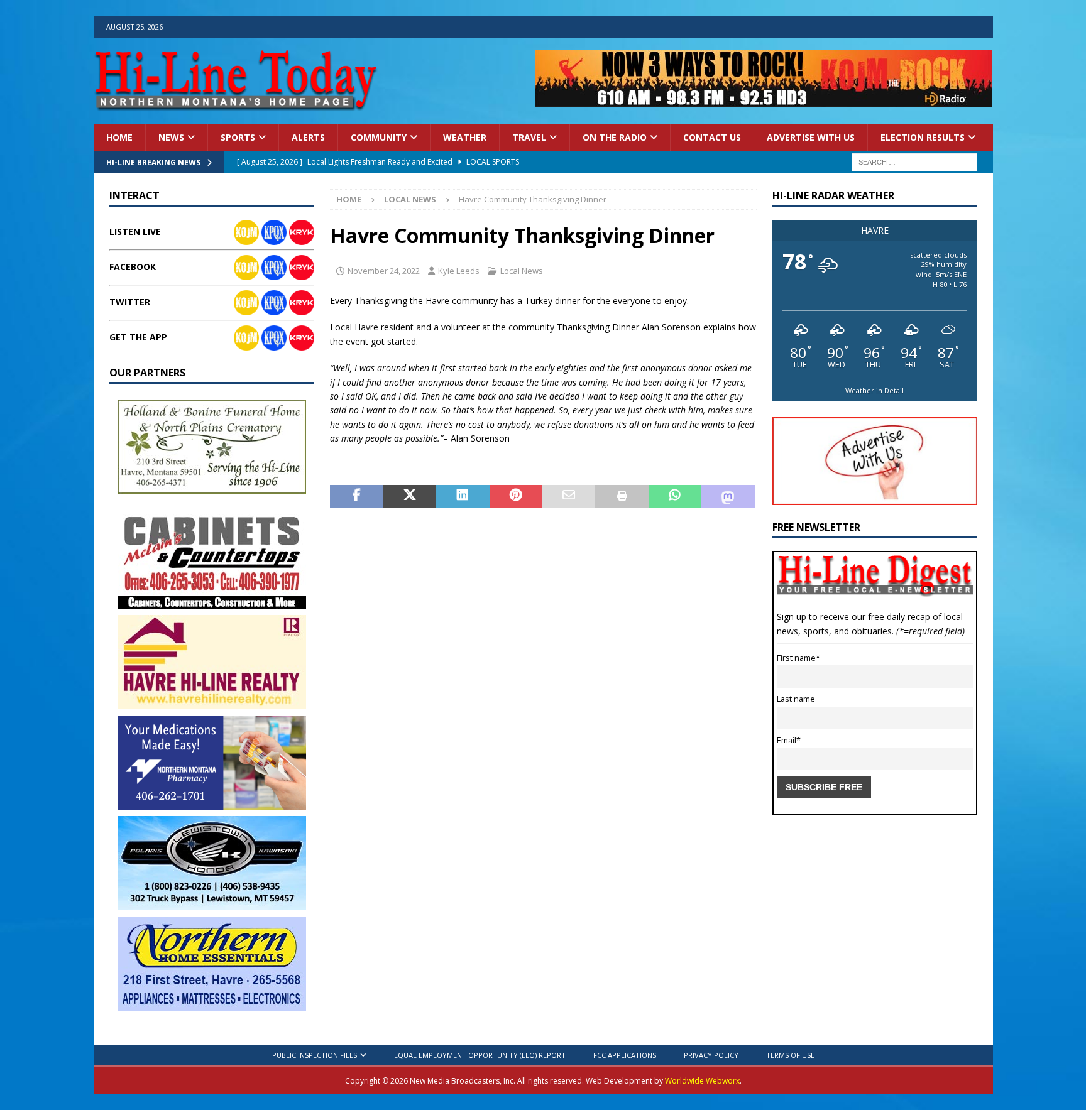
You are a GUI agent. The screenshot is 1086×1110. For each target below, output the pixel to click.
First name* (798, 658)
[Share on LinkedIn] (462, 496)
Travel (529, 137)
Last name (796, 699)
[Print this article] (621, 496)
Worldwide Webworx (702, 1080)
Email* (789, 740)
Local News (521, 270)
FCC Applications (624, 1055)
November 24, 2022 (384, 270)
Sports (238, 137)
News (171, 137)
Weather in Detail (874, 390)
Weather (464, 137)
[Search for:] (914, 161)
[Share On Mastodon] (727, 496)
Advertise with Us (811, 137)
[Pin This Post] (516, 496)
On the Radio (615, 137)
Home (119, 137)
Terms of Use (790, 1055)
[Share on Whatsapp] (675, 496)
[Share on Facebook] (356, 496)
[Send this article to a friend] (568, 496)
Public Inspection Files (314, 1055)
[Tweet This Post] (409, 496)
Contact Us (712, 137)
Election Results (922, 137)
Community (379, 137)
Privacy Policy (711, 1055)
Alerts (308, 137)
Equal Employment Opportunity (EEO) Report (480, 1055)
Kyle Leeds (459, 270)
